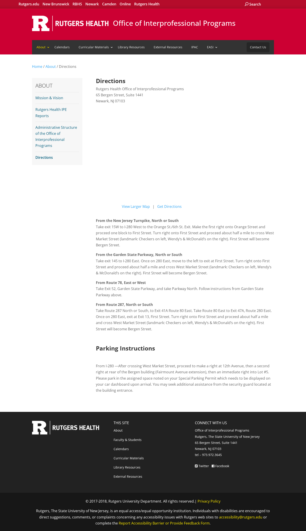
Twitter (204, 466)
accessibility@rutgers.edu (240, 517)
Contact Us (258, 47)
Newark (92, 4)
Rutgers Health (146, 4)
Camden (109, 4)
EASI (210, 47)
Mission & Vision (49, 97)
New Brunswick (56, 4)
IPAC (194, 47)
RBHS (77, 4)
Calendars (62, 47)
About (41, 47)
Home (37, 66)
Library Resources (131, 47)
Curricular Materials (94, 47)
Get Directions (169, 206)
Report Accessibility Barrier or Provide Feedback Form (164, 523)
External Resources (168, 47)
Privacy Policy (209, 501)
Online (125, 4)
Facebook (221, 466)
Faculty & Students (128, 440)
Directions (44, 157)
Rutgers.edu (29, 4)
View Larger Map (136, 206)
